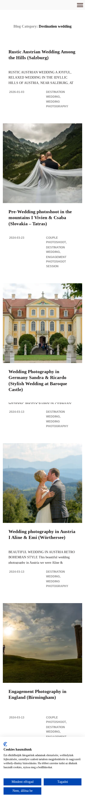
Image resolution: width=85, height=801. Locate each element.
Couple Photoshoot (56, 240)
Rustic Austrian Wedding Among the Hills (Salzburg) (41, 54)
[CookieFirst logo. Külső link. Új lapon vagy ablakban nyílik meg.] (5, 744)
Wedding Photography (57, 104)
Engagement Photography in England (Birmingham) (37, 694)
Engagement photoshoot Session (56, 261)
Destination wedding (55, 94)
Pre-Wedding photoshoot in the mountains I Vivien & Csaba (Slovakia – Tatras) (40, 217)
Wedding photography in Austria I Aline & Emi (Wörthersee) (41, 534)
